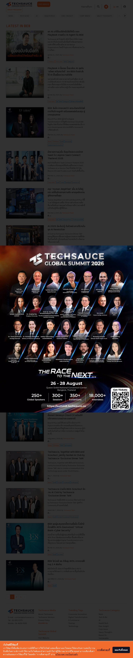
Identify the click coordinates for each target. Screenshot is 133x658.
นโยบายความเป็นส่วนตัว (66, 654)
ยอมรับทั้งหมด (121, 650)
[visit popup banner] (66, 329)
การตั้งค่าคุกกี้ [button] (103, 650)
